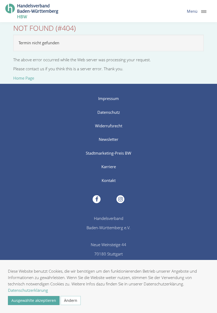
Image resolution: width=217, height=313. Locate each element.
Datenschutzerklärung (28, 290)
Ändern (70, 300)
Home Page (23, 78)
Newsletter (108, 139)
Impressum (108, 98)
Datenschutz (108, 112)
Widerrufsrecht (108, 125)
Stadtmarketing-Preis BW (108, 153)
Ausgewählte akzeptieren (33, 300)
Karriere (108, 166)
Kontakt (109, 180)
